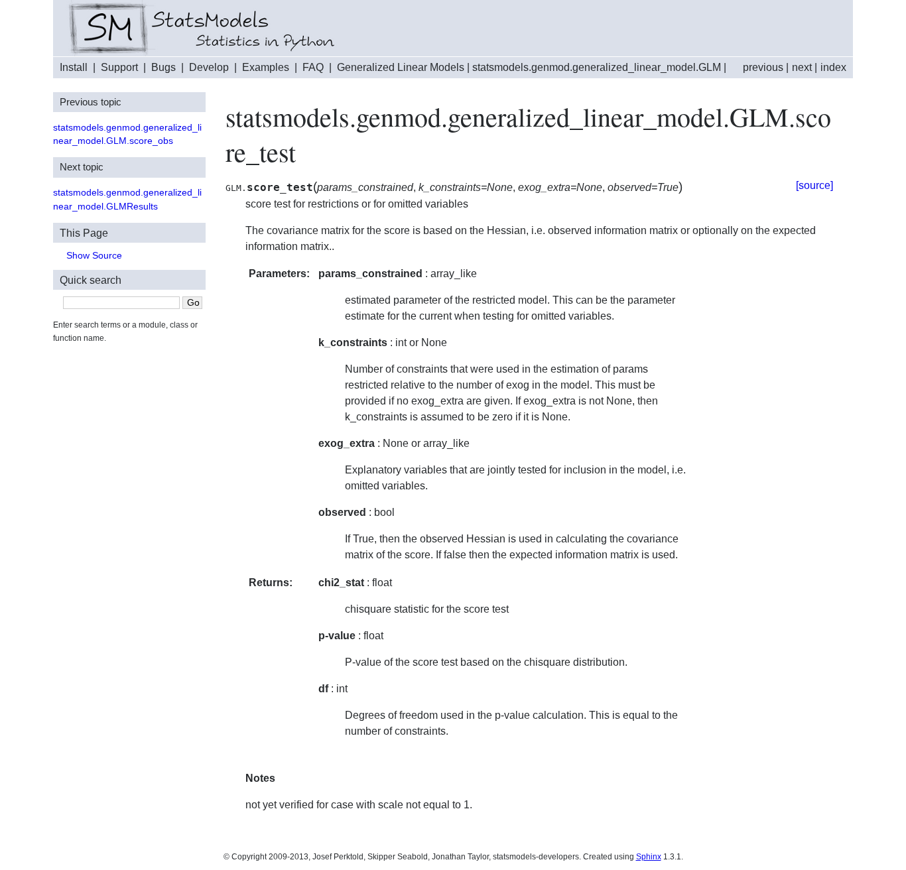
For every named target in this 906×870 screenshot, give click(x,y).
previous (763, 67)
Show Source (94, 256)
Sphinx (648, 856)
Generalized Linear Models (400, 67)
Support (119, 67)
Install (74, 67)
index (833, 67)
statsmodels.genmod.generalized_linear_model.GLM (596, 67)
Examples (265, 67)
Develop (209, 67)
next (802, 67)
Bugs (163, 67)
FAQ (313, 67)
